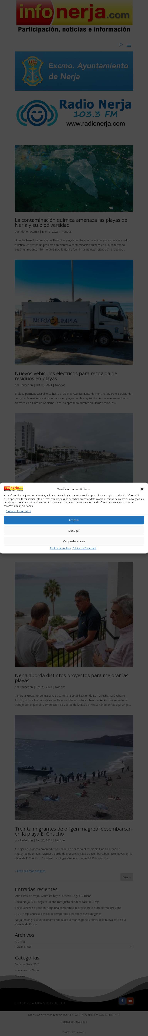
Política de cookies (60, 548)
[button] (142, 489)
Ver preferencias (74, 541)
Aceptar (74, 520)
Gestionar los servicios (18, 511)
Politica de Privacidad (84, 548)
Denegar (74, 530)
